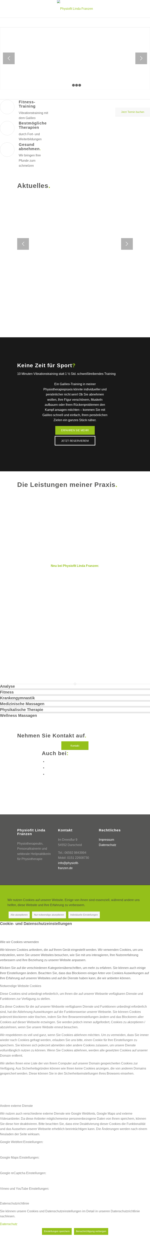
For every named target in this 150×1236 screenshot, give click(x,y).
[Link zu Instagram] (130, 890)
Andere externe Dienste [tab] (16, 1105)
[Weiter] (141, 58)
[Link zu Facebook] (118, 890)
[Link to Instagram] (47, 774)
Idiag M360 (63, 604)
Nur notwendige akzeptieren (49, 914)
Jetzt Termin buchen (75, 41)
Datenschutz (107, 845)
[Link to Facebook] (47, 761)
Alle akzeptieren (19, 914)
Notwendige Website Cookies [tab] (20, 986)
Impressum (106, 839)
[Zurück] (9, 58)
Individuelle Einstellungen (84, 914)
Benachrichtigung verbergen (91, 1231)
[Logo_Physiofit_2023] (75, 9)
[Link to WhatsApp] (47, 767)
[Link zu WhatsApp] (124, 890)
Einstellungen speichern (57, 1231)
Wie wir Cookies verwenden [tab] (19, 942)
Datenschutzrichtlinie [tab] (14, 1203)
